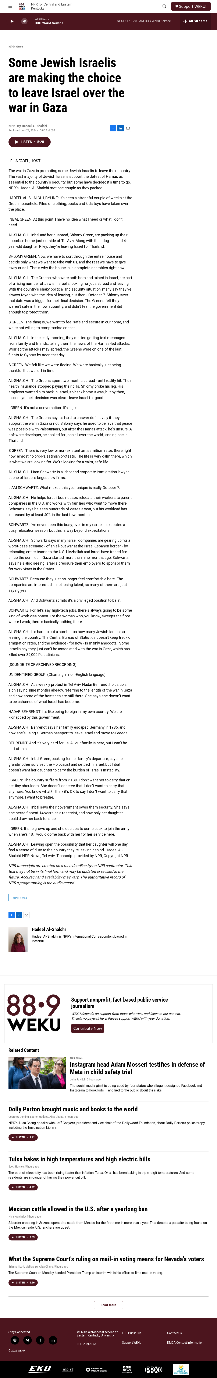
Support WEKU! (192, 6)
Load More (108, 1305)
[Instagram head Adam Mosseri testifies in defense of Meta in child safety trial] (37, 1072)
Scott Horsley (16, 1166)
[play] (11, 21)
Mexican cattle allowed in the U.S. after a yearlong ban (78, 1209)
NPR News (15, 47)
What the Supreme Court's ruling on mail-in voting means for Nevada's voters (106, 1259)
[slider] (31, 21)
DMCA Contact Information (185, 1342)
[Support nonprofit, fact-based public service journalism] (33, 1013)
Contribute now (87, 1028)
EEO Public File (131, 1333)
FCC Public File (86, 1344)
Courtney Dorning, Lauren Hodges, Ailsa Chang (35, 1116)
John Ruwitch (78, 1079)
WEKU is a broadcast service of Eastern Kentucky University (97, 1334)
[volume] (24, 21)
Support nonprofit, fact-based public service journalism (119, 1003)
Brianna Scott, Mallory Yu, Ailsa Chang (30, 1266)
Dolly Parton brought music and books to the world (73, 1109)
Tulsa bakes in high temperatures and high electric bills (79, 1159)
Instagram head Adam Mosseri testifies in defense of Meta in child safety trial (137, 1068)
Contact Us (174, 1333)
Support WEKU (131, 1342)
